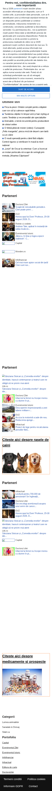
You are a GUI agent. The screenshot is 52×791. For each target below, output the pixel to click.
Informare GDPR (13, 786)
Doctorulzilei (8, 772)
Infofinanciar (8, 757)
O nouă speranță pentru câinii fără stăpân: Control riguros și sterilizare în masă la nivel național (23, 141)
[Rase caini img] (22, 472)
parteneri (18, 9)
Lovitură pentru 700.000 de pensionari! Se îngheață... (27, 495)
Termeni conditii (13, 779)
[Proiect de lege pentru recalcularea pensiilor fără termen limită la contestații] (8, 428)
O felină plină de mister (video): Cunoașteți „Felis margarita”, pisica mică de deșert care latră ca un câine (25, 131)
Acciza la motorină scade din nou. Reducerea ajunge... (31, 418)
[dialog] (26, 50)
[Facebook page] (23, 185)
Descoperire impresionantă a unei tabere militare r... (31, 409)
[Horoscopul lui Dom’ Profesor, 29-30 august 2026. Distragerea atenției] (8, 217)
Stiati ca (6, 732)
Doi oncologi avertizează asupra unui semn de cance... (30, 504)
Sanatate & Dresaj (10, 727)
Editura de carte (9, 767)
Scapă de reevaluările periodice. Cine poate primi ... (30, 208)
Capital (5, 742)
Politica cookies (36, 779)
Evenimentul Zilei (10, 747)
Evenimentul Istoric (11, 752)
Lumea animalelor (10, 722)
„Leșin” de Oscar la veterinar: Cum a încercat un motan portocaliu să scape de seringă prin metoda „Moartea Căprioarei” (24, 152)
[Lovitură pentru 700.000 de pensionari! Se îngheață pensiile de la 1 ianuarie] (8, 495)
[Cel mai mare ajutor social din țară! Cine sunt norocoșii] (8, 263)
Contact (33, 786)
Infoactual (6, 762)
